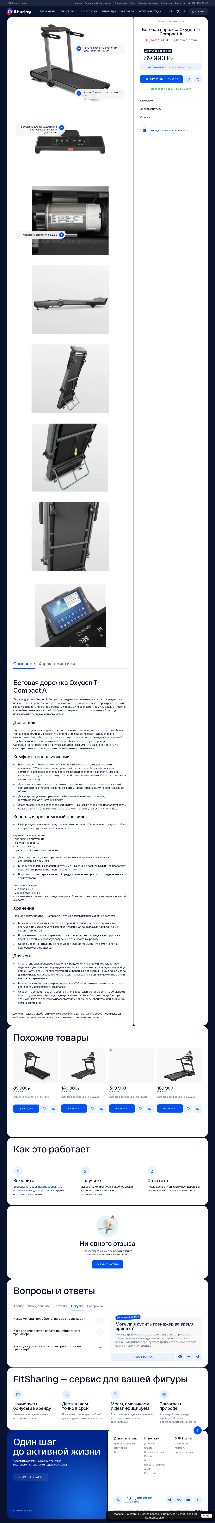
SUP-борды (109, 11)
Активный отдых (149, 11)
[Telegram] (169, 1500)
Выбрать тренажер (30, 1476)
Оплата (148, 1447)
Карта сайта (151, 1473)
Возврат (149, 1460)
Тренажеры (47, 11)
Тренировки (68, 11)
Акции (78, 3)
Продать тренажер (148, 3)
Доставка (149, 1443)
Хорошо (207, 1516)
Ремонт (148, 1456)
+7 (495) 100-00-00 (198, 3)
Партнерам (120, 1447)
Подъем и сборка (154, 1452)
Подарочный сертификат (98, 3)
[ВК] (179, 1500)
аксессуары (89, 11)
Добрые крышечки (124, 1443)
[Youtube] (188, 1500)
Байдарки (127, 11)
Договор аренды (183, 1452)
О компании (121, 3)
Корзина (200, 11)
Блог (132, 3)
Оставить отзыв (186, 40)
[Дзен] (198, 1500)
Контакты (180, 3)
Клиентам (166, 3)
